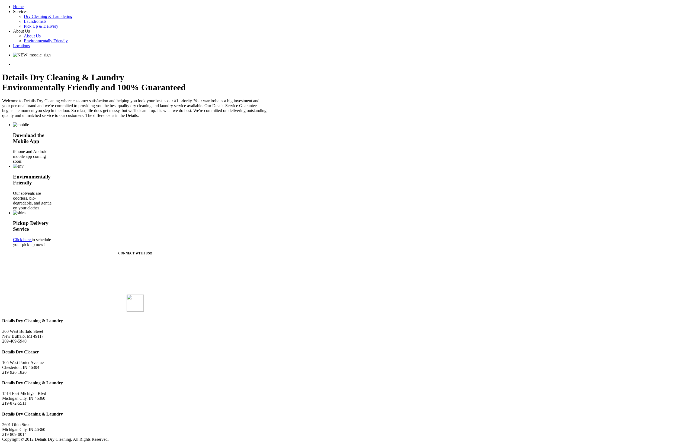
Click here (22, 239)
